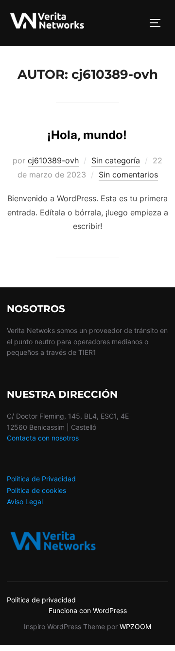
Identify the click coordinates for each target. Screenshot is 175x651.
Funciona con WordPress (88, 610)
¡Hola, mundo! (87, 135)
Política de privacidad (41, 600)
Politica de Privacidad (41, 479)
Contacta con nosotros (43, 438)
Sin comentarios (128, 174)
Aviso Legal (25, 501)
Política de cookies (36, 490)
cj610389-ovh (53, 160)
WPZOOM (135, 626)
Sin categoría (115, 160)
